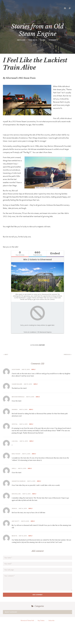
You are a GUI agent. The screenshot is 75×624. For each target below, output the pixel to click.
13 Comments (53, 40)
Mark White (33, 40)
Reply (33, 369)
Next (6, 354)
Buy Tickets (41, 620)
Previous (67, 354)
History (42, 345)
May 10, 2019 (21, 40)
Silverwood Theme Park (27, 620)
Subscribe (51, 620)
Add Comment (38, 594)
